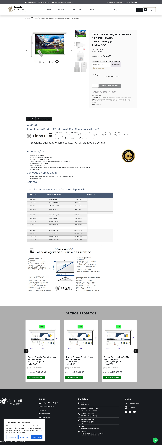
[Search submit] (139, 10)
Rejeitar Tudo (24, 437)
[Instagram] (126, 403)
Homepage (28, 18)
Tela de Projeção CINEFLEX (119, 99)
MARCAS (61, 10)
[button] (26, 51)
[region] (24, 430)
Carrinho (151, 10)
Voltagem (96, 75)
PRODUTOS (77, 10)
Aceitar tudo (37, 437)
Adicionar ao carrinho (110, 86)
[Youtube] (134, 412)
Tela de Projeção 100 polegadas (103, 99)
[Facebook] (126, 412)
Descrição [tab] (30, 119)
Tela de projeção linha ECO (108, 101)
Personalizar (12, 437)
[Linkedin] (130, 412)
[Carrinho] (145, 9)
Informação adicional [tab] (43, 119)
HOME (49, 10)
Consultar (116, 65)
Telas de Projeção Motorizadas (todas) (121, 97)
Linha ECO (98, 104)
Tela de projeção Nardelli (122, 101)
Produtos (35, 18)
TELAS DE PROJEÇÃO (105, 97)
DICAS (92, 10)
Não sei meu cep (98, 68)
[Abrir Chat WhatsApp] (155, 440)
